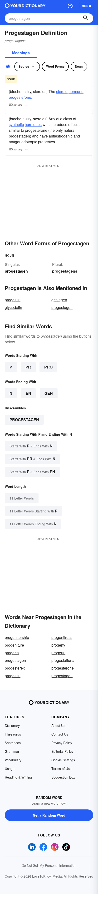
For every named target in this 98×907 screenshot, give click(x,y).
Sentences (13, 742)
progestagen (24, 419)
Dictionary (12, 725)
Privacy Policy (61, 742)
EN (28, 393)
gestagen (59, 299)
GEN (48, 393)
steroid (62, 91)
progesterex (15, 668)
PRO (48, 367)
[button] (70, 6)
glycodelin (13, 307)
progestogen (62, 307)
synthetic (16, 124)
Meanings (21, 52)
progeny (58, 645)
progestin (12, 299)
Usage (10, 768)
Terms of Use (61, 768)
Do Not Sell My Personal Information (49, 865)
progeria (12, 652)
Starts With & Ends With (31, 446)
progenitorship (17, 637)
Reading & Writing (18, 777)
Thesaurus (13, 734)
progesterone (20, 97)
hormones (33, 124)
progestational (63, 660)
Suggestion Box (63, 777)
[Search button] (85, 18)
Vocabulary (13, 760)
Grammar (12, 751)
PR (28, 367)
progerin (58, 652)
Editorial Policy (62, 751)
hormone (76, 91)
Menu (86, 6)
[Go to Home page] (25, 6)
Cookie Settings (63, 760)
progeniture (14, 645)
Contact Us (59, 734)
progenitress (61, 637)
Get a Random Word (49, 815)
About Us (58, 725)
